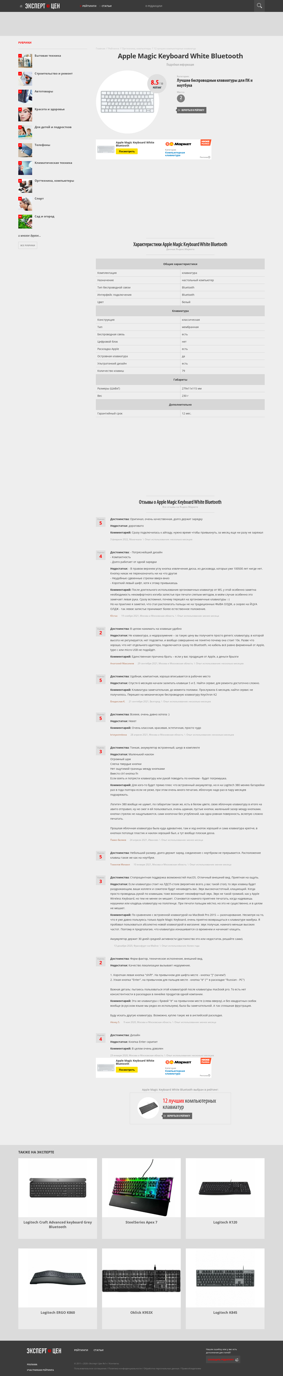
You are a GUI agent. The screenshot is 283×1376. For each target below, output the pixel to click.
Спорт (39, 198)
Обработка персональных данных (161, 1368)
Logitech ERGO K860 (58, 1312)
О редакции (153, 6)
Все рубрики (27, 245)
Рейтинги (89, 6)
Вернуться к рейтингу (191, 110)
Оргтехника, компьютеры (54, 180)
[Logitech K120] (225, 1187)
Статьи (107, 6)
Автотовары (44, 91)
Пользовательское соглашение (90, 1368)
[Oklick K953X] (141, 1277)
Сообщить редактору (221, 1359)
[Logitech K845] (225, 1277)
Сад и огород (44, 216)
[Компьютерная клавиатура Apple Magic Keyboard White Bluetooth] (178, 144)
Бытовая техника (48, 55)
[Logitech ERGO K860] (57, 1277)
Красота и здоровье (50, 109)
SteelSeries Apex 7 (141, 1222)
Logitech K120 (225, 1222)
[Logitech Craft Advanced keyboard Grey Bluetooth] (57, 1187)
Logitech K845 (225, 1312)
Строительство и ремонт (54, 73)
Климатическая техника (53, 163)
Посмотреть (127, 1069)
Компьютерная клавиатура (175, 154)
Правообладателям (191, 1368)
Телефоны (42, 145)
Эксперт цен (42, 6)
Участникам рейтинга (40, 1370)
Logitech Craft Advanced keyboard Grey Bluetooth (57, 1224)
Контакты (114, 1363)
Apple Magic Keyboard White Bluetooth (135, 1062)
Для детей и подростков (53, 127)
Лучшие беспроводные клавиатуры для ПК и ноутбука (215, 82)
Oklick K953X (141, 1312)
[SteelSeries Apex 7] (141, 1187)
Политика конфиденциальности (125, 1368)
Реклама (32, 1364)
